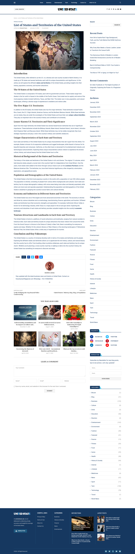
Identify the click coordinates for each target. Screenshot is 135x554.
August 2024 (94, 141)
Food (91, 264)
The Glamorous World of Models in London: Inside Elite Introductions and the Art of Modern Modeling (105, 57)
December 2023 (95, 179)
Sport (91, 303)
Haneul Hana (23, 28)
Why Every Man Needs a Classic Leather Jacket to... (113, 528)
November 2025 (95, 112)
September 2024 (95, 136)
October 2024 (94, 131)
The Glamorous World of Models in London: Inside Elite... (113, 537)
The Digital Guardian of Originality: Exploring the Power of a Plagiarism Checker (105, 87)
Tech (66, 2)
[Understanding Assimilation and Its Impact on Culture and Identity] (25, 312)
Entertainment (58, 2)
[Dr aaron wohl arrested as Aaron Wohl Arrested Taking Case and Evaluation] (49, 312)
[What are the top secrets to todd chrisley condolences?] (74, 338)
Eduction (93, 230)
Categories (58, 513)
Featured (93, 250)
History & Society (18, 21)
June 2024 (93, 151)
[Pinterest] (113, 9)
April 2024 (93, 160)
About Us (39, 523)
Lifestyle (93, 288)
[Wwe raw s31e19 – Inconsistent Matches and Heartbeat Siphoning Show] (49, 338)
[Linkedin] (115, 9)
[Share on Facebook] (28, 257)
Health (92, 274)
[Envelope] (120, 551)
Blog (91, 206)
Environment (94, 240)
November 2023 (95, 184)
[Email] (120, 9)
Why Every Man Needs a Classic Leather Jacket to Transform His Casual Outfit (81, 541)
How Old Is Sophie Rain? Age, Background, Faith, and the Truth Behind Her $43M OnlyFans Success (105, 40)
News (92, 298)
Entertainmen (58, 529)
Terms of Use (41, 520)
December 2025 (95, 107)
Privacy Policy (41, 516)
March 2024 (94, 165)
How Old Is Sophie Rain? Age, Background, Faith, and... (113, 519)
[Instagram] (111, 9)
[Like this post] (24, 257)
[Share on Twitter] (32, 257)
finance (92, 255)
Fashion (92, 245)
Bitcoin (92, 201)
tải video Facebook (96, 85)
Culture (92, 216)
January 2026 (94, 102)
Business (48, 2)
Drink (91, 221)
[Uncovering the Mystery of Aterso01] (25, 338)
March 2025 (94, 122)
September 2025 (95, 117)
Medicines (93, 293)
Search (92, 22)
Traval (92, 317)
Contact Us (83, 2)
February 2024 (94, 170)
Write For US (92, 2)
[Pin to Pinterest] (36, 257)
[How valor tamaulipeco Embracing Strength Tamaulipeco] (74, 312)
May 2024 (93, 155)
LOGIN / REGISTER (19, 9)
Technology (74, 2)
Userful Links (42, 513)
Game (92, 269)
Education (93, 226)
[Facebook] (107, 9)
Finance (56, 523)
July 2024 (93, 146)
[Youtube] (118, 9)
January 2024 (94, 175)
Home (41, 2)
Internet (92, 284)
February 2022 (94, 189)
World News (94, 322)
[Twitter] (109, 9)
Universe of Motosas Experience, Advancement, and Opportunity (81, 527)
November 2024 (95, 126)
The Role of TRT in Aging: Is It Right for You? (104, 73)
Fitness (92, 259)
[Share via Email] (41, 257)
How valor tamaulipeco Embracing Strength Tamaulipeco (74, 324)
